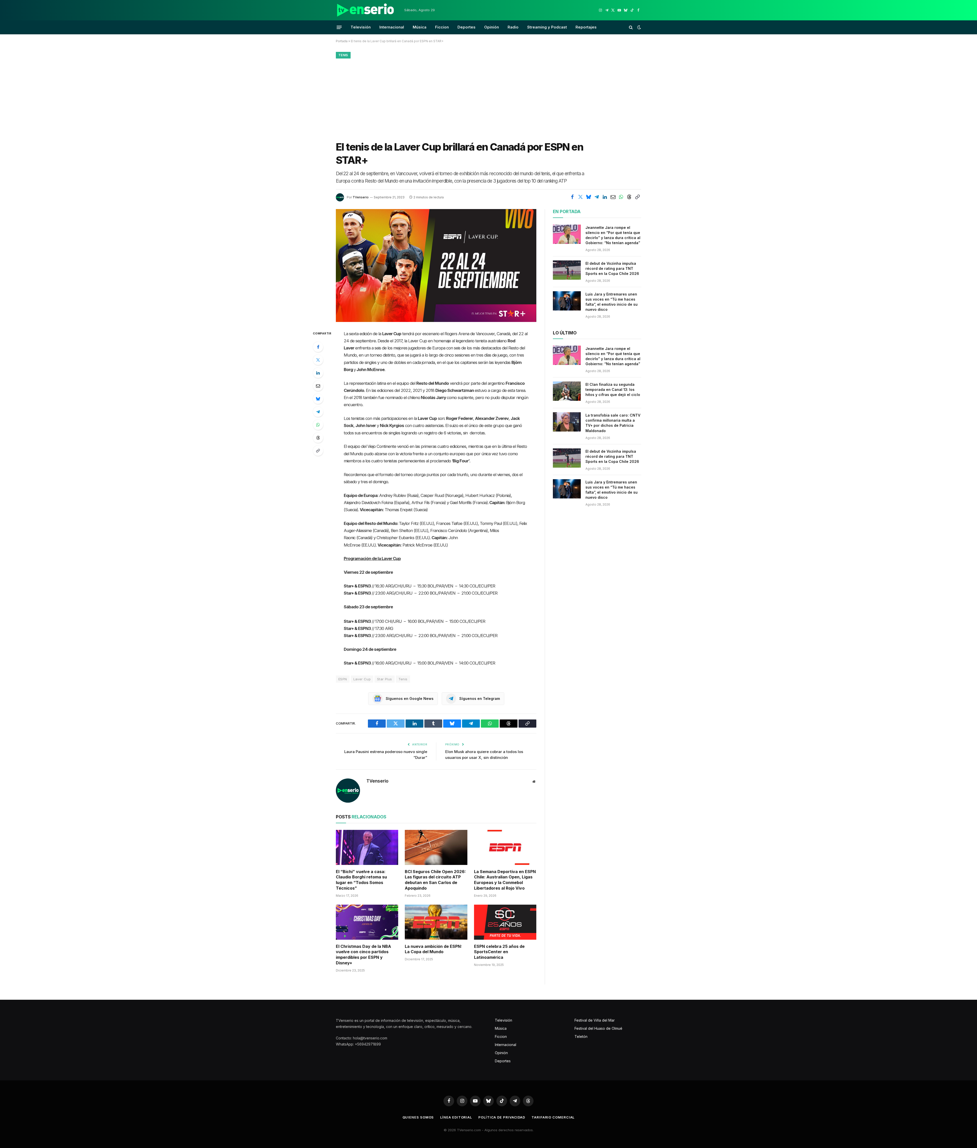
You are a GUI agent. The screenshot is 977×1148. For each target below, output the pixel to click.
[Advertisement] (488, 98)
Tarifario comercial (552, 1117)
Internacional (391, 27)
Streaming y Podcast (547, 27)
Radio (513, 27)
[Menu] (339, 27)
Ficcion (442, 27)
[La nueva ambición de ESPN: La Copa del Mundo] (436, 922)
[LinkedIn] (318, 373)
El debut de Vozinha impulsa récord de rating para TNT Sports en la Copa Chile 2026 (612, 268)
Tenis (343, 55)
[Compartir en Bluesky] (588, 197)
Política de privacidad (501, 1117)
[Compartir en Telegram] (596, 197)
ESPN (342, 679)
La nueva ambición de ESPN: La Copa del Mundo (433, 949)
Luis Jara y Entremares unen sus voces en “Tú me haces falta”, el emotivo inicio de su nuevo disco (611, 302)
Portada (342, 41)
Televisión (361, 27)
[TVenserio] (365, 10)
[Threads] (318, 438)
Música (419, 27)
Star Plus (384, 679)
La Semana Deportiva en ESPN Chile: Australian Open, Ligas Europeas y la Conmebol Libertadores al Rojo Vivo (505, 880)
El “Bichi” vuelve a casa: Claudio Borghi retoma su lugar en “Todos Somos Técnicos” (361, 880)
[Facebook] (318, 347)
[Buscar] (631, 27)
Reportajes (586, 27)
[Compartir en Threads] (629, 197)
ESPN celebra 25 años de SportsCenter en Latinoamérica (499, 952)
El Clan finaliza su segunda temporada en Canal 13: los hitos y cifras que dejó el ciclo (612, 389)
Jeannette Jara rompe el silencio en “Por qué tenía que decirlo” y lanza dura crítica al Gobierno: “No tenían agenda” (612, 235)
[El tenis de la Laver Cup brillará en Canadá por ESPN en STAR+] (436, 265)
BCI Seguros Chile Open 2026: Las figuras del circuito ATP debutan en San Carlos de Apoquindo (435, 880)
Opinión (491, 27)
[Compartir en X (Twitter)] (580, 197)
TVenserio (361, 197)
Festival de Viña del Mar (594, 1020)
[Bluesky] (318, 399)
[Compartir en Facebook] (572, 197)
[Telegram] (318, 412)
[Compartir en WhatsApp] (621, 197)
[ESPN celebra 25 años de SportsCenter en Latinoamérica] (505, 922)
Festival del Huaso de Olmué (598, 1028)
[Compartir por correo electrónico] (613, 197)
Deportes (466, 27)
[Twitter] (318, 360)
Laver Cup (362, 679)
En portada (567, 211)
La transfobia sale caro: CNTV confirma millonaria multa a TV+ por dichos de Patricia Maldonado (612, 423)
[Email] (318, 386)
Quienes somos (418, 1117)
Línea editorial (456, 1117)
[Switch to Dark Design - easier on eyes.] (638, 27)
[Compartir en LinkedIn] (605, 197)
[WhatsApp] (318, 425)
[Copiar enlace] (637, 197)
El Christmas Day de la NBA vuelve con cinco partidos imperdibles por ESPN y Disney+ (363, 954)
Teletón (580, 1036)
